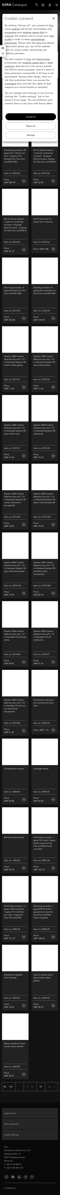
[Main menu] (56, 5)
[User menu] (49, 5)
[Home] (18, 5)
